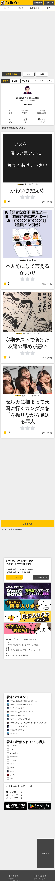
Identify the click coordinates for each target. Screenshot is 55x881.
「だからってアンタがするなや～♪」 (22, 719)
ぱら (11, 778)
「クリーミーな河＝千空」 (19, 726)
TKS (11, 749)
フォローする (15, 794)
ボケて (4, 529)
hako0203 (13, 746)
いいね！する (15, 791)
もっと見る (27, 523)
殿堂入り (11, 879)
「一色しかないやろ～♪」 (18, 708)
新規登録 (38, 2)
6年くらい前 (47, 202)
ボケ (28, 74)
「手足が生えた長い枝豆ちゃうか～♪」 (23, 701)
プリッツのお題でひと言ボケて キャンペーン (23, 649)
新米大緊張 (14, 757)
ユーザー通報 (27, 104)
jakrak (12, 768)
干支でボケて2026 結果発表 (17, 654)
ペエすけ (13, 760)
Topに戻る (45, 853)
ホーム (6, 8)
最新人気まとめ (39, 879)
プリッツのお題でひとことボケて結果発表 (22, 644)
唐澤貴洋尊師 (11, 74)
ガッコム (13, 775)
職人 (48, 8)
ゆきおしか (14, 771)
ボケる (20, 8)
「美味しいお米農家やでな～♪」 (21, 704)
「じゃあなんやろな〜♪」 (18, 730)
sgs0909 (18, 529)
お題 (42, 74)
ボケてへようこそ (40, 577)
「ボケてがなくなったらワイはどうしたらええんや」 (28, 723)
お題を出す (34, 8)
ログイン (49, 2)
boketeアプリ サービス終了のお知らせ (21, 638)
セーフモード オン (14, 577)
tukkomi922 (14, 753)
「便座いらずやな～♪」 (18, 715)
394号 (12, 764)
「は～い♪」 (14, 733)
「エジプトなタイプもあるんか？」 (22, 712)
